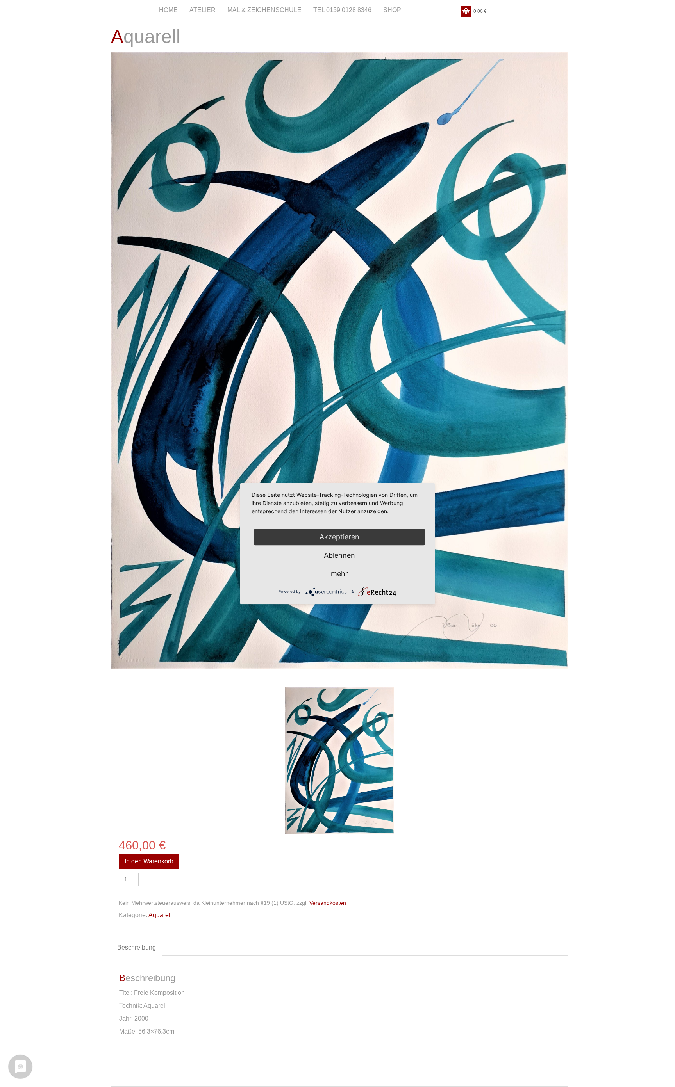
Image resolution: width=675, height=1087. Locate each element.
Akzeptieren (339, 537)
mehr (339, 573)
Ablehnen (339, 555)
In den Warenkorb (149, 861)
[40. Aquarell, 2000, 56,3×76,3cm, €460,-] (339, 761)
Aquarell (160, 915)
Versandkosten (327, 903)
